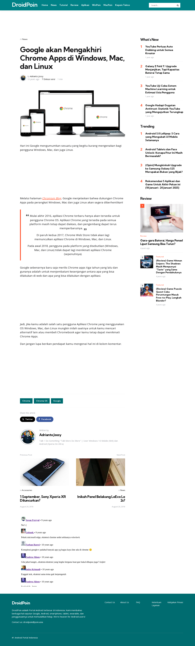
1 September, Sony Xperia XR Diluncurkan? (43, 498)
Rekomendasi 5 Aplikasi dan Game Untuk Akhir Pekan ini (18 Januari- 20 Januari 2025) (162, 184)
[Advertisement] (97, 20)
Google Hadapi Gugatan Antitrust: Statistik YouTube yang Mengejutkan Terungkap (164, 109)
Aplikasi (85, 5)
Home (45, 5)
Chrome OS (41, 401)
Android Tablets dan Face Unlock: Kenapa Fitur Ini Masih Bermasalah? (164, 153)
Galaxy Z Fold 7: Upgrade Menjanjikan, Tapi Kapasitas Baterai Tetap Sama (162, 70)
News (54, 5)
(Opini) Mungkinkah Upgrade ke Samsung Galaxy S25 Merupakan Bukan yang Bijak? (164, 169)
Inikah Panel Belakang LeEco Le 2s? (101, 498)
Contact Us (110, 602)
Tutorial (63, 5)
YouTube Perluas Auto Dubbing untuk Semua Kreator (159, 50)
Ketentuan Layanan (156, 604)
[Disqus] (72, 551)
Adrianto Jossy (36, 76)
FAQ (138, 602)
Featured (160, 257)
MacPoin (107, 5)
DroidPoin (24, 4)
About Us (124, 602)
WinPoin (96, 5)
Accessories (27, 490)
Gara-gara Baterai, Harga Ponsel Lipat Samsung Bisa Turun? (161, 242)
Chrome (26, 401)
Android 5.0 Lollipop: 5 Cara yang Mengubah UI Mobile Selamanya (162, 137)
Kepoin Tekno (122, 5)
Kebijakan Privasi (175, 602)
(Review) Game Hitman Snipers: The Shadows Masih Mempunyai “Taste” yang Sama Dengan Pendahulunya (169, 266)
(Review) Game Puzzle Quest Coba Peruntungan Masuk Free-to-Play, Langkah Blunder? (169, 294)
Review (74, 5)
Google (57, 401)
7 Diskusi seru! (48, 79)
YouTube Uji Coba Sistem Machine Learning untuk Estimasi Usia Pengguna (160, 89)
